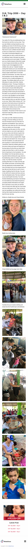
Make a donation (14, 518)
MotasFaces (11, 546)
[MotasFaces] (6, 4)
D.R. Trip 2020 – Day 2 (14, 531)
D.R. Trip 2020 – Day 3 (14, 528)
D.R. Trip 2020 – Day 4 (14, 525)
